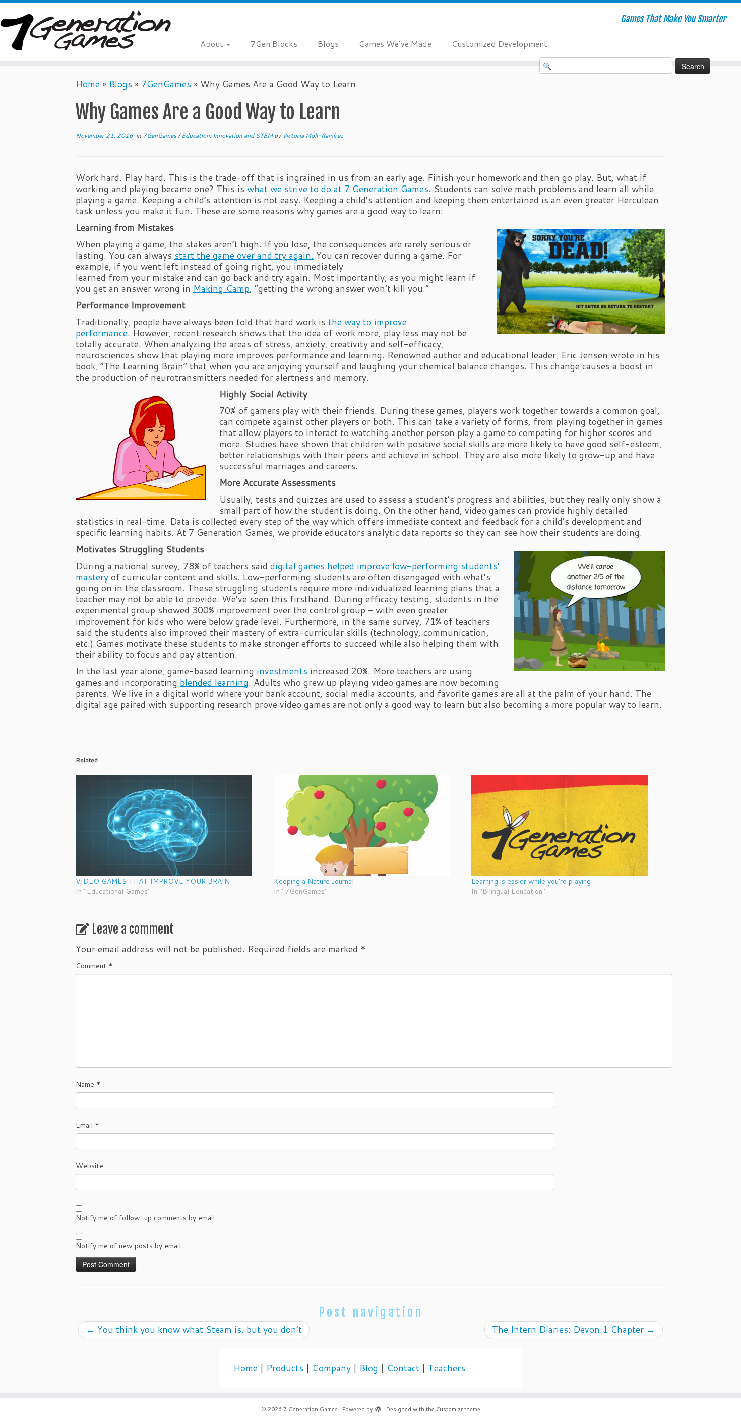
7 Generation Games (310, 1409)
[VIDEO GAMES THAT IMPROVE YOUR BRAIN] (170, 825)
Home (88, 84)
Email (87, 1125)
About (212, 43)
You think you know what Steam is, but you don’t (194, 1329)
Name (88, 1084)
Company (331, 1367)
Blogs (328, 43)
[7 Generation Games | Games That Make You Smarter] (85, 32)
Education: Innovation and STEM (227, 135)
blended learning (214, 682)
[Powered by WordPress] (378, 1407)
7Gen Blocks (274, 43)
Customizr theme (458, 1409)
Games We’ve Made (395, 43)
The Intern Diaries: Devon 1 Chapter (573, 1329)
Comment (94, 966)
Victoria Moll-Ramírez (312, 135)
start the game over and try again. (244, 255)
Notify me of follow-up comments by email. (146, 1218)
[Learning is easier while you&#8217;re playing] (565, 825)
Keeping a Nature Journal (314, 881)
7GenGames (166, 84)
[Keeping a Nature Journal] (368, 825)
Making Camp (221, 288)
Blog (368, 1367)
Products (284, 1367)
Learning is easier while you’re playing (531, 881)
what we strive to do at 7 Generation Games (337, 188)
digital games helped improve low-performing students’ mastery (288, 571)
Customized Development (499, 43)
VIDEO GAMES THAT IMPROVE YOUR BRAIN (153, 881)
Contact (403, 1367)
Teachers (446, 1367)
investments (282, 671)
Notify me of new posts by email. (129, 1246)
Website (89, 1166)
